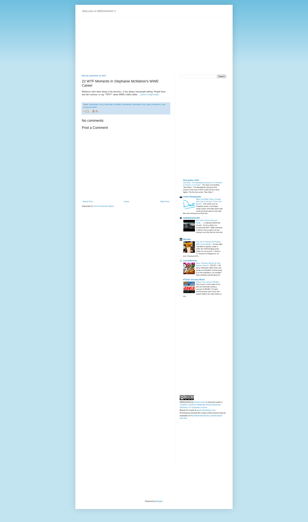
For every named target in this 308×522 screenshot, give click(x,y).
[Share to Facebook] (93, 111)
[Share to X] (90, 111)
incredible (117, 104)
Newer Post (88, 201)
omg (143, 104)
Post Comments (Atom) (104, 206)
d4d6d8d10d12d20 (191, 218)
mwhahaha (136, 104)
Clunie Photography (192, 197)
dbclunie (187, 239)
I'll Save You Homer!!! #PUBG (207, 282)
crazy (101, 104)
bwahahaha (93, 104)
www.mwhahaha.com (206, 410)
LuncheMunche (190, 261)
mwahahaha (126, 104)
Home (126, 201)
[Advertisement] (204, 103)
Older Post (164, 201)
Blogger (159, 501)
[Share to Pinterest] (96, 111)
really (148, 104)
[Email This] (84, 111)
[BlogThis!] (87, 111)
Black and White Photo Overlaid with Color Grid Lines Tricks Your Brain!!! (209, 201)
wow (163, 104)
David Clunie (199, 402)
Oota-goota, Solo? (191, 180)
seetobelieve (156, 104)
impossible (108, 104)
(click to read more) (149, 94)
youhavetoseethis (90, 107)
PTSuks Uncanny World (194, 280)
